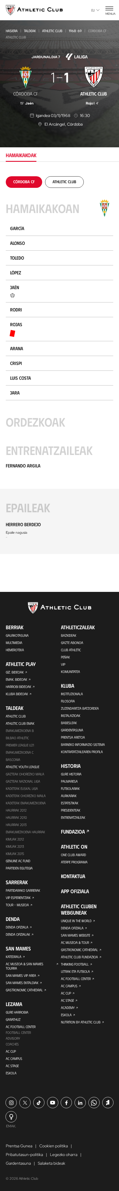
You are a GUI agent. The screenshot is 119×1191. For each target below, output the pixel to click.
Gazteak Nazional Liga (23, 781)
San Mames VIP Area (21, 975)
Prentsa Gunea (19, 1145)
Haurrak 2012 (16, 810)
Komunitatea (70, 671)
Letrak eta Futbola (75, 971)
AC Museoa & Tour (75, 942)
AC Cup (11, 1051)
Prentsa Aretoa (73, 737)
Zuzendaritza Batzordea (80, 708)
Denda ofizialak (18, 934)
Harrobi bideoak (18, 686)
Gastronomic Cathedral (24, 990)
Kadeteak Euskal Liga (22, 788)
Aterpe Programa (74, 862)
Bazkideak (68, 635)
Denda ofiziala (17, 927)
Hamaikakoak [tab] (21, 155)
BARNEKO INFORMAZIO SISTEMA (83, 744)
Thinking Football (75, 964)
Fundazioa (73, 831)
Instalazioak (70, 715)
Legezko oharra (63, 1154)
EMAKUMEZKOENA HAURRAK (25, 832)
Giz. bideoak (15, 672)
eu (93, 10)
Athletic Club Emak (20, 723)
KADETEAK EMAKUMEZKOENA (26, 803)
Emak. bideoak (16, 679)
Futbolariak (70, 788)
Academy (68, 1007)
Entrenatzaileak (73, 817)
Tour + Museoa (17, 905)
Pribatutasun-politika (24, 1154)
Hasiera (12, 31)
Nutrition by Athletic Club (81, 1022)
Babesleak (69, 723)
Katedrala (13, 957)
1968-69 (75, 31)
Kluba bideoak (17, 694)
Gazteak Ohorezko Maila (25, 774)
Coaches (12, 1044)
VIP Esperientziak (18, 897)
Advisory (13, 1038)
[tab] (24, 182)
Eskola (11, 1073)
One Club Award (73, 855)
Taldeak (30, 31)
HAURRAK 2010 (16, 817)
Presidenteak (70, 810)
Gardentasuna (72, 730)
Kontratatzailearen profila (82, 752)
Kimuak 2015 (15, 853)
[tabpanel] (59, 365)
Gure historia (71, 774)
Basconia (13, 759)
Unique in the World (76, 921)
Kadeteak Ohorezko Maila (26, 796)
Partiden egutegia (19, 868)
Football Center (18, 1032)
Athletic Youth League (22, 767)
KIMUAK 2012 (15, 839)
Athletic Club (52, 31)
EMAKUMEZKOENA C (20, 752)
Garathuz (13, 1019)
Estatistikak (69, 803)
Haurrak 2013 (16, 825)
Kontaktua (73, 876)
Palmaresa (69, 781)
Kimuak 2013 (15, 846)
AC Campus (14, 1058)
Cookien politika (53, 1145)
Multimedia (14, 643)
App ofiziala (75, 891)
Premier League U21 (20, 745)
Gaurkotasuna (17, 635)
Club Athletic (71, 650)
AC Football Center (21, 1027)
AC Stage (12, 1066)
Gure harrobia (17, 1012)
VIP (63, 664)
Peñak (65, 657)
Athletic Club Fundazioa (79, 957)
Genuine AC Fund (18, 861)
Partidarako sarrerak (23, 890)
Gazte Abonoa (72, 643)
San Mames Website (75, 935)
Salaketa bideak (51, 1163)
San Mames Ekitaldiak (22, 983)
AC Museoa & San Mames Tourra (24, 966)
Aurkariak (69, 796)
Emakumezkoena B (20, 730)
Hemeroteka (15, 650)
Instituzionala (72, 694)
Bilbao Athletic (17, 738)
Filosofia (68, 701)
